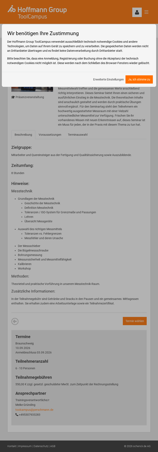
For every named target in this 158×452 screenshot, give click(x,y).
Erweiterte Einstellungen (108, 79)
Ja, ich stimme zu (139, 79)
